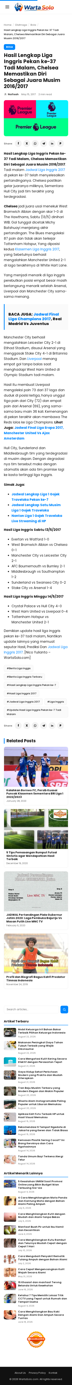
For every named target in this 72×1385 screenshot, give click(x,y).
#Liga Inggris (55, 702)
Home (8, 25)
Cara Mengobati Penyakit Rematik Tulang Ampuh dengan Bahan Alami (42, 1258)
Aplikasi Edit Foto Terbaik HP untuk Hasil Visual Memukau (41, 1116)
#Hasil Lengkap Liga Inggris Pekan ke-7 (31, 685)
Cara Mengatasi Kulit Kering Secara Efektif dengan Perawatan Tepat (42, 1060)
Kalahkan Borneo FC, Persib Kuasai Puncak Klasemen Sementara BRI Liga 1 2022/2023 (34, 793)
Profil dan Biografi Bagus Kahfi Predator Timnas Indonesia (35, 978)
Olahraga (21, 25)
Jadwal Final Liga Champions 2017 (33, 317)
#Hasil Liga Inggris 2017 (21, 693)
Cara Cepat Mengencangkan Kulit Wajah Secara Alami (41, 1271)
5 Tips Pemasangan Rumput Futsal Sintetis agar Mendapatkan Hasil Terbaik (31, 855)
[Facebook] (18, 143)
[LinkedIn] (52, 143)
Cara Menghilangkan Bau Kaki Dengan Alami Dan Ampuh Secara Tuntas (41, 1315)
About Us (20, 1373)
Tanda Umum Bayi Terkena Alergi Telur (40, 1158)
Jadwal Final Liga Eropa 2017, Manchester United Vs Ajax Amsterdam (34, 433)
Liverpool (34, 358)
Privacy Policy (37, 1373)
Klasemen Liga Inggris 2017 (37, 249)
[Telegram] (43, 143)
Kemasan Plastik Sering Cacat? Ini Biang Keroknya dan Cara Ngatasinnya (41, 1143)
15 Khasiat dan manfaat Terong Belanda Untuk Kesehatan (39, 1284)
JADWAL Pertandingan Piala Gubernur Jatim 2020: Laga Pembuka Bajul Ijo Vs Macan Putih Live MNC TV (34, 918)
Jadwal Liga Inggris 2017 (45, 169)
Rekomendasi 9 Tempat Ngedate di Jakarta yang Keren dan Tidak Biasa (43, 1129)
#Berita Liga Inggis (19, 668)
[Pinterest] (60, 143)
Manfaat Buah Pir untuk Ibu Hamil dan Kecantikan (41, 1228)
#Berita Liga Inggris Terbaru (24, 677)
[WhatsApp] (35, 143)
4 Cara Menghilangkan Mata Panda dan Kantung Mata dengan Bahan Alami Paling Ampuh (42, 1201)
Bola (33, 25)
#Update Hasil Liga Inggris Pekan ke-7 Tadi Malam (34, 712)
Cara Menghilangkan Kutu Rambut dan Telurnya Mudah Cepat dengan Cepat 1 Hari (42, 1243)
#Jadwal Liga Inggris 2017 (23, 702)
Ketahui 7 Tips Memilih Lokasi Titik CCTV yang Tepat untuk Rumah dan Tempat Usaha (42, 1299)
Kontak (53, 1373)
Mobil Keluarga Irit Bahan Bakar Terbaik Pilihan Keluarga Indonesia (41, 1031)
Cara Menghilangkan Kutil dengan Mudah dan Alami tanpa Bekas (41, 1216)
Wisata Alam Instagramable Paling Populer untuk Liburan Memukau (42, 1103)
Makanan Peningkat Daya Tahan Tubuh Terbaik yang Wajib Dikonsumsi (40, 1046)
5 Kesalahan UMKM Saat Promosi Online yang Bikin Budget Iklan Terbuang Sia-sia (40, 1185)
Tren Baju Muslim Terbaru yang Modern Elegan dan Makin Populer (41, 1089)
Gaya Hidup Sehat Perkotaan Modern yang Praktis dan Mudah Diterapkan (40, 1075)
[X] (26, 143)
